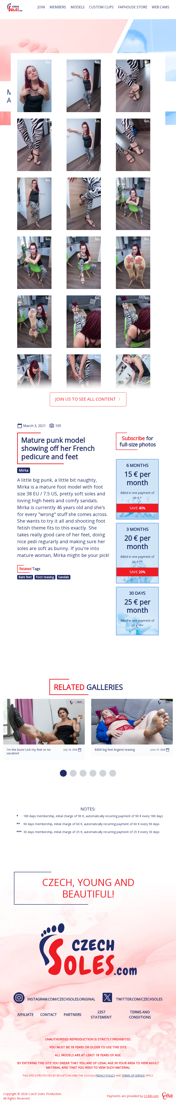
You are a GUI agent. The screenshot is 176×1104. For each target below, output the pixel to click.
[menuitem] (41, 7)
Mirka (23, 470)
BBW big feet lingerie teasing (115, 750)
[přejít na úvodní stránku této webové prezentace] (15, 7)
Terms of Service (133, 1075)
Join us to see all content (85, 399)
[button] (63, 773)
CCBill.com (151, 1096)
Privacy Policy (105, 1075)
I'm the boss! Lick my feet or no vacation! (29, 751)
